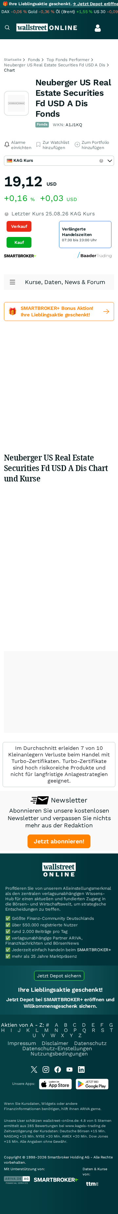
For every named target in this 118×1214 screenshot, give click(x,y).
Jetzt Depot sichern (59, 975)
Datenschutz (90, 1043)
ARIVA (85, 1109)
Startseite (12, 60)
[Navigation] (7, 28)
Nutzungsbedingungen (59, 1054)
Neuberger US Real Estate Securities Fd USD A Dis (54, 64)
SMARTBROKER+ (94, 949)
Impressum (22, 1043)
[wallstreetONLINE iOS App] (55, 1088)
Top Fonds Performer (68, 59)
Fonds (34, 59)
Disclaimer (55, 1043)
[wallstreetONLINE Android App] (92, 1088)
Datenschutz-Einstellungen (57, 1048)
